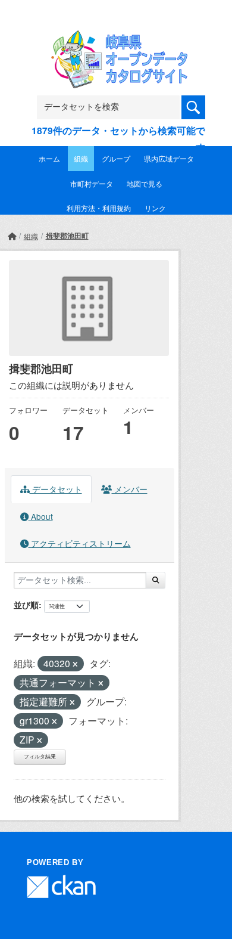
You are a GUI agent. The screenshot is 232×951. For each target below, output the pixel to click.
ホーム (49, 158)
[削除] (75, 664)
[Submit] (155, 580)
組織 (81, 158)
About (41, 516)
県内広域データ (169, 158)
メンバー (130, 489)
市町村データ (91, 183)
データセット (56, 489)
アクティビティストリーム (80, 543)
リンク (155, 208)
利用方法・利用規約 (99, 208)
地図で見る (144, 183)
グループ (116, 158)
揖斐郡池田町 (67, 235)
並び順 (26, 605)
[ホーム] (12, 236)
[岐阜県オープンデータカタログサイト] (116, 38)
